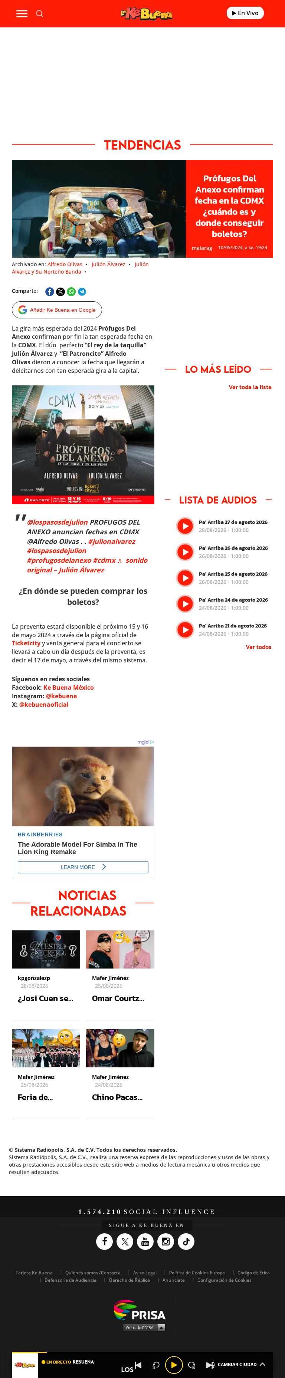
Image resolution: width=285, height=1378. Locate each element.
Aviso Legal (145, 1273)
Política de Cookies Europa (197, 1273)
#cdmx (104, 560)
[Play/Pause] (174, 1365)
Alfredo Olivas (65, 264)
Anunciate (174, 1280)
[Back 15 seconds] (156, 1365)
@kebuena (61, 696)
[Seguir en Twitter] (127, 1241)
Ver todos (259, 646)
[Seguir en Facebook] (106, 1241)
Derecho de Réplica (129, 1280)
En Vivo (247, 13)
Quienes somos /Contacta (93, 1273)
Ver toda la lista (250, 386)
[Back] (138, 1365)
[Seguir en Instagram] (167, 1241)
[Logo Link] (147, 13)
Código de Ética (254, 1273)
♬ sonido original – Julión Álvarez (87, 565)
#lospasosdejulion (56, 550)
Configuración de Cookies (224, 1280)
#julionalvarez (111, 541)
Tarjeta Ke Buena (34, 1273)
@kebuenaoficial (44, 704)
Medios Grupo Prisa (142, 1327)
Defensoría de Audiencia (70, 1280)
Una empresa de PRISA (142, 1309)
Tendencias (142, 145)
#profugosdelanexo (59, 560)
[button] (142, 1352)
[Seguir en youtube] (147, 1241)
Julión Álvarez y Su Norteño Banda (80, 268)
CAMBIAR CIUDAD (237, 1364)
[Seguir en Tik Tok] (188, 1241)
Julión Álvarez (108, 264)
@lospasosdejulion (57, 522)
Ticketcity (26, 643)
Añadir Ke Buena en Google (63, 310)
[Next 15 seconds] (192, 1365)
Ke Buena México (68, 687)
